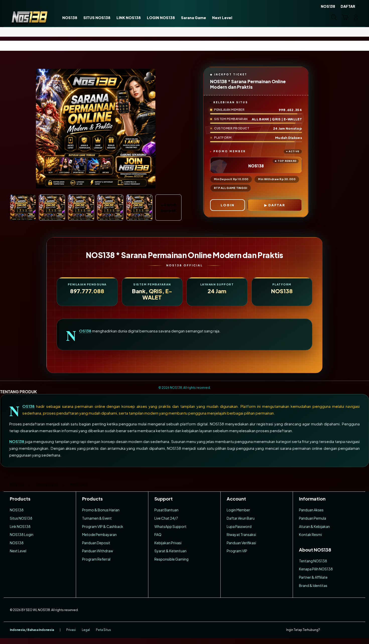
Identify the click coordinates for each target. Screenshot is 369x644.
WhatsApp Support (170, 526)
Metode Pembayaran (99, 534)
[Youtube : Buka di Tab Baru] (356, 630)
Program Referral (96, 559)
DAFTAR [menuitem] (348, 6)
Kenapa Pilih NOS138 (316, 569)
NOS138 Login (21, 534)
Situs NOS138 (21, 518)
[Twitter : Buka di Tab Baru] (337, 630)
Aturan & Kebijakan (314, 526)
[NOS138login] (29, 17)
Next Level (18, 551)
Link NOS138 (20, 526)
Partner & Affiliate (313, 577)
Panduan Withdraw (97, 551)
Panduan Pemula (312, 518)
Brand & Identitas (313, 585)
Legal (86, 630)
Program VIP (237, 551)
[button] (345, 17)
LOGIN (227, 205)
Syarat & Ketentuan (170, 551)
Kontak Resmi (310, 534)
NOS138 (85, 330)
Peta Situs (103, 630)
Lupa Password (239, 526)
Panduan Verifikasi (241, 542)
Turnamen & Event (97, 518)
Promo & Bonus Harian (100, 510)
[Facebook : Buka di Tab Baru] (327, 630)
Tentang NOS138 (313, 561)
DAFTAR (276, 205)
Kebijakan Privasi (167, 542)
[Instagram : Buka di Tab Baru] (346, 630)
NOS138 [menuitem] (328, 6)
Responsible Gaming (171, 559)
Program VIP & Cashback (102, 526)
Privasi (71, 630)
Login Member (238, 510)
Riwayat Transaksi (241, 534)
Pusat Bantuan (166, 510)
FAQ (157, 534)
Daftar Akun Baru (241, 518)
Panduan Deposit (96, 542)
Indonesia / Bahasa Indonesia (32, 630)
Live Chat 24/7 (166, 518)
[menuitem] (69, 18)
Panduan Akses (311, 510)
